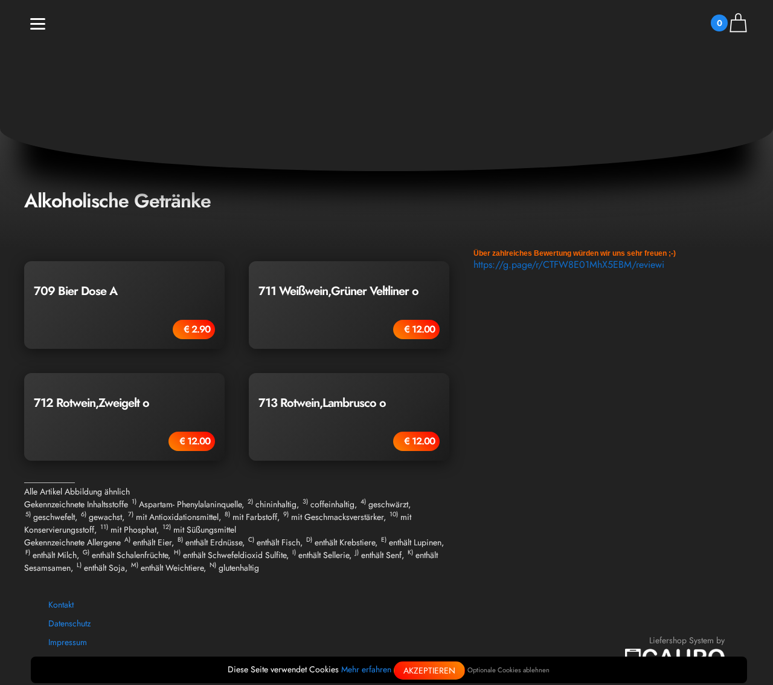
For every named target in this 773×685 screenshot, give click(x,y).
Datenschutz (69, 623)
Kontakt (61, 605)
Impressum (67, 642)
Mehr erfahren (366, 669)
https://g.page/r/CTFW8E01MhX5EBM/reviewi (568, 264)
